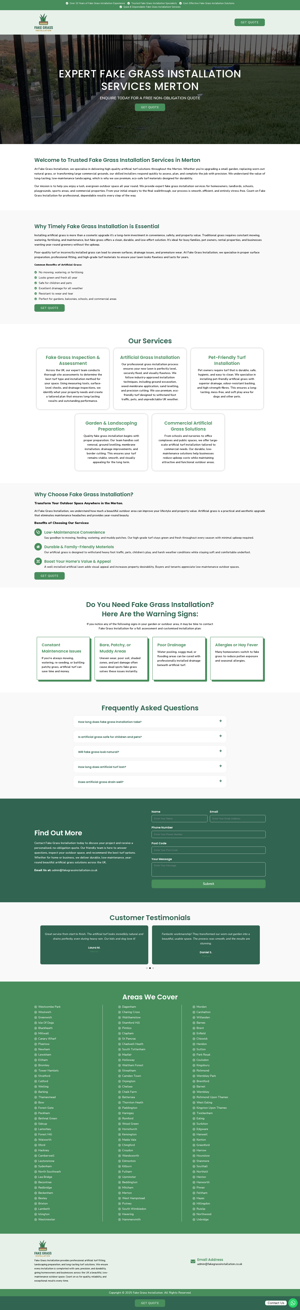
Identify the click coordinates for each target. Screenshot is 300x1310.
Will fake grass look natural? (98, 752)
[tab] (150, 722)
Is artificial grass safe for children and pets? (110, 737)
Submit (208, 883)
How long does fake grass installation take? (110, 722)
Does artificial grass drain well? (100, 782)
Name (156, 812)
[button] (147, 968)
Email (214, 812)
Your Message (162, 859)
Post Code (159, 843)
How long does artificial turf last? (102, 767)
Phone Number (162, 827)
